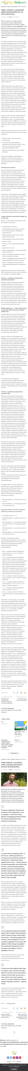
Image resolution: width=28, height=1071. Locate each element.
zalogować (10, 710)
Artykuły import (19, 728)
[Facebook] (13, 692)
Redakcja (10, 769)
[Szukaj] (25, 2)
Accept (14, 1069)
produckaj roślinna (11, 1003)
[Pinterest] (21, 692)
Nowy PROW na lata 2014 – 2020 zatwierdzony (20, 733)
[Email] (25, 692)
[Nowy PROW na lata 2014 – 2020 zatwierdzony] (21, 725)
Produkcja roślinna (17, 769)
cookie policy (16, 1066)
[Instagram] (17, 1057)
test (2, 721)
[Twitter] (17, 692)
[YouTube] (20, 1057)
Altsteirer (17, 740)
